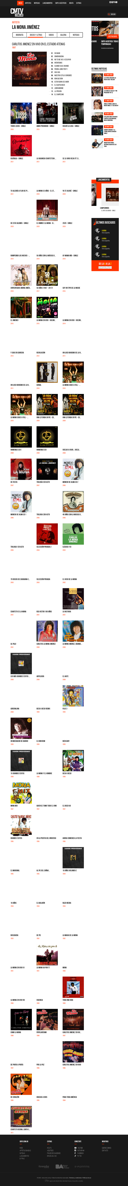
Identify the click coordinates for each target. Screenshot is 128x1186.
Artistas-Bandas (25, 1150)
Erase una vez (52, 1156)
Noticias (37, 3)
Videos (51, 35)
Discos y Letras (36, 35)
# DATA (49, 1148)
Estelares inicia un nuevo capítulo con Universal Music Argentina (110, 118)
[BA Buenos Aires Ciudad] (62, 1166)
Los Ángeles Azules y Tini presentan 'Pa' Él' (110, 91)
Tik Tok (79, 1156)
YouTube (80, 1148)
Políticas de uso (87, 1178)
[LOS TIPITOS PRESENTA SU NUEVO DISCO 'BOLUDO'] (97, 78)
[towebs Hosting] (44, 1166)
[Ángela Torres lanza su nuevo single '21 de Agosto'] (97, 104)
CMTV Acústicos (60, 3)
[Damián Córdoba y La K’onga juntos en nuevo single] (97, 130)
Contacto (105, 1150)
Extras (78, 3)
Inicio (20, 3)
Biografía (19, 35)
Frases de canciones (54, 1153)
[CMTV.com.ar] (18, 12)
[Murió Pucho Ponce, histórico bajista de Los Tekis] (97, 143)
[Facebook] (116, 2)
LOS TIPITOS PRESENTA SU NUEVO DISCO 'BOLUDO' (110, 78)
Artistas (28, 3)
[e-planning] (82, 1166)
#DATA (71, 3)
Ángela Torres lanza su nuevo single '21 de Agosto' (111, 104)
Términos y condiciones (75, 1178)
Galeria (63, 35)
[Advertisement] (105, 162)
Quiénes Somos (106, 1148)
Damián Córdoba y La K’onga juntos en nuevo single (110, 131)
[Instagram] (112, 2)
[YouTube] (110, 2)
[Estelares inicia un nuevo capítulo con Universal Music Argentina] (97, 117)
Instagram (80, 1150)
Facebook (80, 1153)
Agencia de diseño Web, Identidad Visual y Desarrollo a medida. (66, 1181)
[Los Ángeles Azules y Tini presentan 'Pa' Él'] (97, 91)
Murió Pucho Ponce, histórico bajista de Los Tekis (110, 144)
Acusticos (50, 1150)
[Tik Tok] (114, 2)
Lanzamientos (47, 3)
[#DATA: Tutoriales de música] (105, 28)
